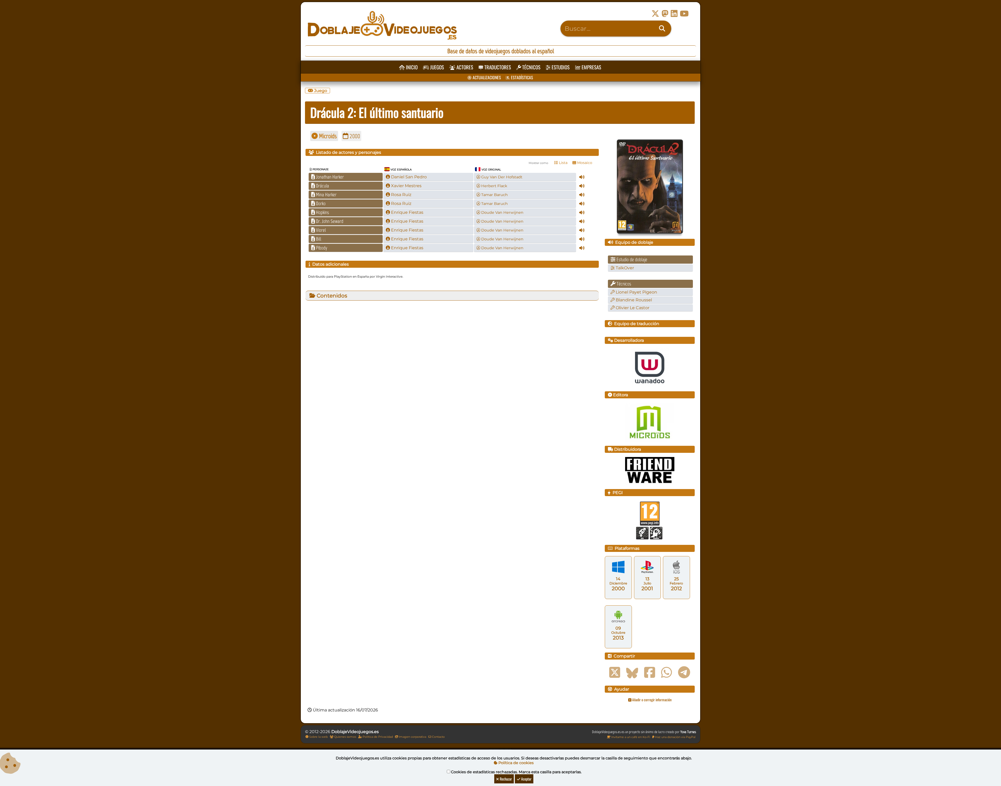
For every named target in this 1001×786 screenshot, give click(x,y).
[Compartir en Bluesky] (632, 672)
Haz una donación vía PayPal (674, 737)
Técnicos (530, 67)
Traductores (497, 67)
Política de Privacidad (377, 737)
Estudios (560, 67)
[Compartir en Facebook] (650, 672)
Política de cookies (515, 762)
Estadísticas (521, 77)
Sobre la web (318, 737)
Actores (464, 67)
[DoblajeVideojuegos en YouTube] (684, 13)
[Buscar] (662, 29)
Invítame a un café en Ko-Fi (630, 737)
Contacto (438, 737)
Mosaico (584, 162)
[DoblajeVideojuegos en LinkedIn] (674, 13)
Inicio (411, 67)
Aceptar (526, 779)
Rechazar (505, 779)
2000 (354, 136)
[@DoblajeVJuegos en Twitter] (655, 13)
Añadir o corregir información (651, 699)
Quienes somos (344, 737)
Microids (327, 136)
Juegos (436, 67)
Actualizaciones (486, 77)
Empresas (591, 67)
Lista (562, 162)
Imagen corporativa (412, 737)
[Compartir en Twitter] (615, 672)
